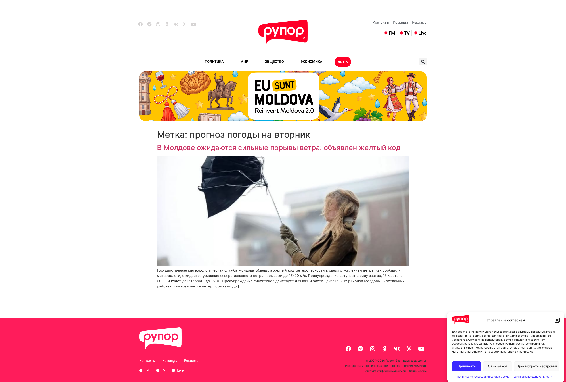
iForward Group (415, 365)
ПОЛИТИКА (214, 62)
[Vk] (175, 24)
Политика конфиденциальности (532, 376)
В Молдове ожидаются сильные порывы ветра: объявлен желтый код (278, 147)
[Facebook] (140, 24)
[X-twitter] (184, 24)
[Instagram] (158, 24)
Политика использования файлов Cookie (483, 376)
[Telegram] (149, 24)
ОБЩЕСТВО (274, 62)
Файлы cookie (418, 371)
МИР (244, 62)
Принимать (466, 366)
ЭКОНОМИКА (311, 62)
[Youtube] (193, 24)
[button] (557, 320)
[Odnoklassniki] (167, 24)
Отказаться (497, 366)
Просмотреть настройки (537, 366)
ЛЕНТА (343, 62)
